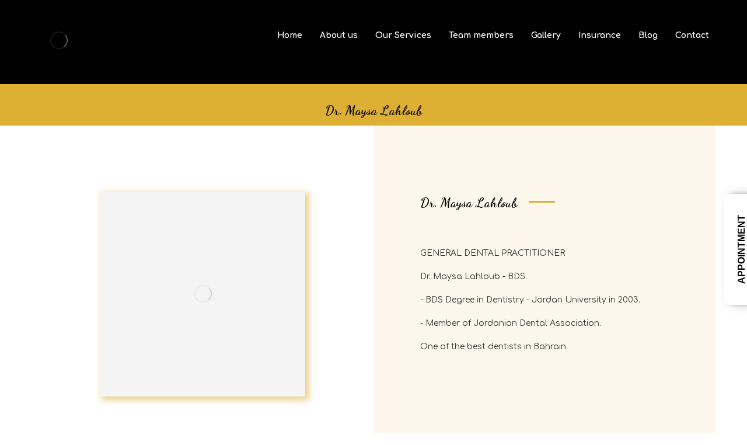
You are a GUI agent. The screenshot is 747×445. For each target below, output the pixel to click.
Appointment (741, 249)
